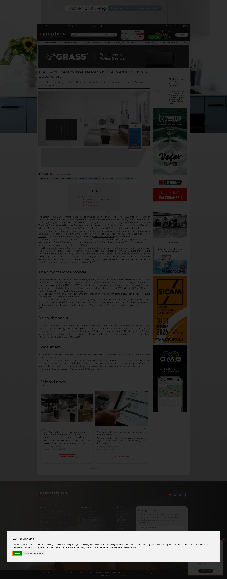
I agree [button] (17, 553)
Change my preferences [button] (34, 553)
